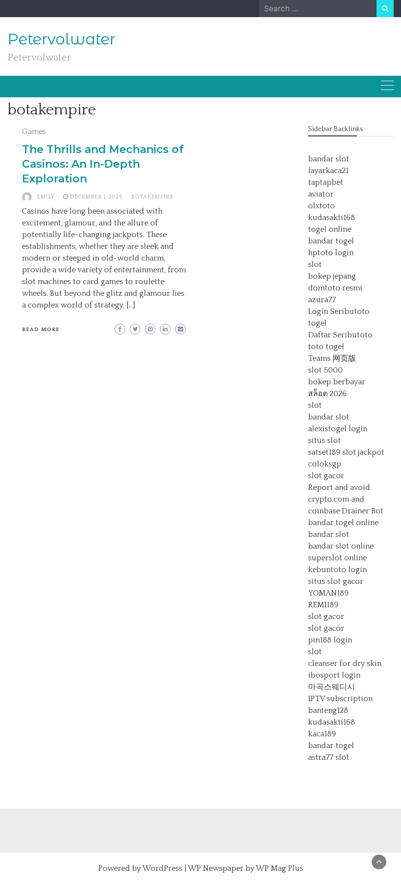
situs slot (324, 440)
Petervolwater (61, 39)
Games (34, 131)
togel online (329, 229)
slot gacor (326, 475)
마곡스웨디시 (331, 687)
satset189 (324, 452)
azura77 (322, 299)
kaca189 (322, 733)
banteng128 (328, 710)
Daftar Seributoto (340, 335)
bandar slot (328, 159)
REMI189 (323, 604)
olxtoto (321, 205)
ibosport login (334, 675)
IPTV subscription (340, 698)
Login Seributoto (339, 311)
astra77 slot (328, 757)
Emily (45, 197)
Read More (41, 329)
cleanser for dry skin (344, 663)
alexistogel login (337, 428)
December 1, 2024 (95, 197)
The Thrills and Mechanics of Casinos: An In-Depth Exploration (103, 164)
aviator (321, 194)
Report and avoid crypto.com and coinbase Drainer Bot (345, 499)
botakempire (152, 197)
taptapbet (325, 182)
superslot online (337, 557)
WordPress (162, 868)
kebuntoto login (337, 569)
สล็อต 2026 (327, 393)
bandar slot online (341, 546)
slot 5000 (325, 370)
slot (315, 264)
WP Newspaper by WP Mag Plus (245, 868)
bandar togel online (343, 522)
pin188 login (330, 640)
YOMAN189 (328, 593)
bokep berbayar (336, 381)
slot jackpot (363, 452)
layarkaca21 (328, 170)
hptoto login (331, 252)
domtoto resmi (335, 288)
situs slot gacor (335, 581)
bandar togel (331, 241)
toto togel (326, 346)
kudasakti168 (331, 217)
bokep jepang (332, 276)
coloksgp (324, 464)
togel (317, 323)
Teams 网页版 (332, 358)
